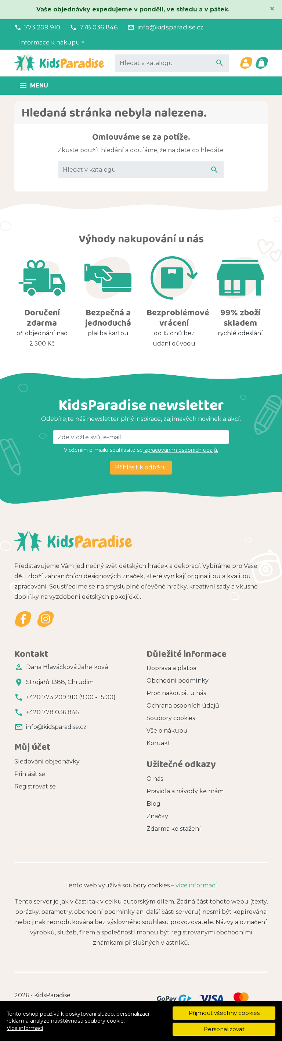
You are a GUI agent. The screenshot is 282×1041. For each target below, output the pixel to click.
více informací (196, 885)
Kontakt (158, 743)
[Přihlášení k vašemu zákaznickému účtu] (246, 63)
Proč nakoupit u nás (176, 693)
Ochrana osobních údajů (183, 705)
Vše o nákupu (167, 730)
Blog (153, 803)
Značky (157, 816)
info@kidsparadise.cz (170, 27)
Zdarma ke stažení (174, 828)
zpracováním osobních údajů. (180, 450)
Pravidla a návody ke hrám (185, 791)
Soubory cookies (171, 718)
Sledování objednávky (47, 761)
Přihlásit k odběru (141, 467)
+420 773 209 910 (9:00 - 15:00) (71, 697)
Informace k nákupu (49, 42)
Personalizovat (224, 1029)
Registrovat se (35, 786)
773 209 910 (42, 27)
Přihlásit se (29, 773)
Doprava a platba (171, 668)
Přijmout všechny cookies (224, 1012)
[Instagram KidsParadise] (45, 619)
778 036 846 (99, 27)
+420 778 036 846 (52, 712)
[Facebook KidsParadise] (23, 619)
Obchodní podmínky (178, 680)
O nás (155, 778)
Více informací (25, 1028)
